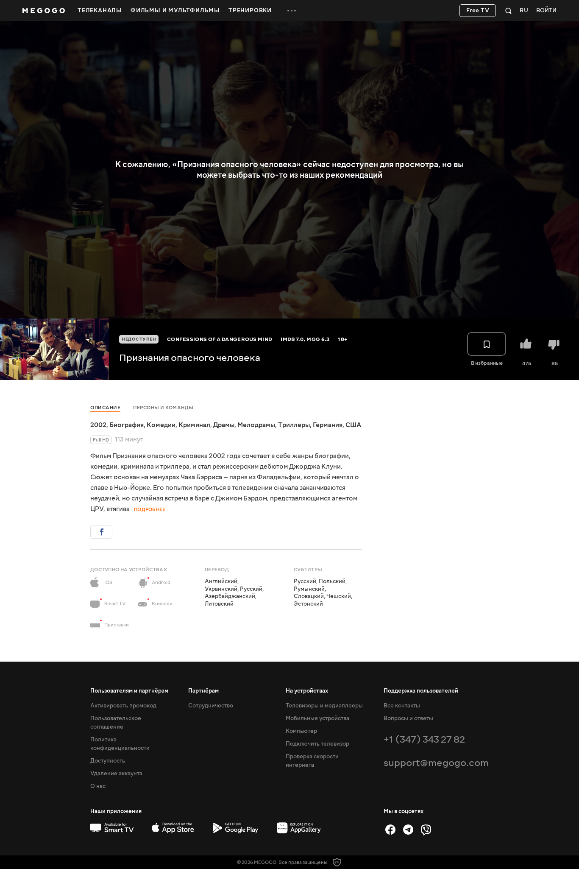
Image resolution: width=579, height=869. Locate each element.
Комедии (161, 425)
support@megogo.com (436, 762)
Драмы (223, 425)
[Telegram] (408, 829)
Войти (546, 10)
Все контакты (402, 706)
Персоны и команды (163, 408)
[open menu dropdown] (291, 10)
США (353, 425)
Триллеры (294, 425)
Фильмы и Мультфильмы (175, 10)
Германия (327, 425)
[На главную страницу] (43, 10)
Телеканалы (100, 10)
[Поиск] (508, 10)
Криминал (194, 425)
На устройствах (307, 691)
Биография (126, 425)
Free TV (478, 10)
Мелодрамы (256, 425)
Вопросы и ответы (408, 718)
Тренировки (250, 10)
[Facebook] (390, 829)
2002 (98, 425)
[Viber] (426, 829)
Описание (105, 408)
